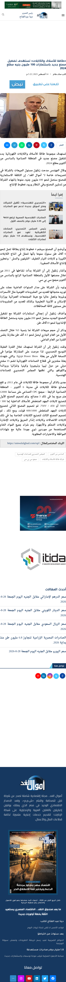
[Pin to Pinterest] (36, 129)
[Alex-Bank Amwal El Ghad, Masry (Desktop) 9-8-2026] (33, 4)
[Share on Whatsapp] (22, 129)
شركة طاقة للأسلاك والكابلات (53, 443)
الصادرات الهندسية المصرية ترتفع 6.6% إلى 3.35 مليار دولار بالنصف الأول (24, 203)
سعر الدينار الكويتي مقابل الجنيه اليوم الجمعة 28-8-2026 (33, 596)
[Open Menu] (63, 15)
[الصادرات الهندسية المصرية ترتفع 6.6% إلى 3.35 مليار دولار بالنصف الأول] (56, 203)
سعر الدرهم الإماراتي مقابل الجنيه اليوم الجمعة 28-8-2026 (33, 583)
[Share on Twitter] (44, 129)
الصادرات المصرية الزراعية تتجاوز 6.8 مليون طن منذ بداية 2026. (33, 624)
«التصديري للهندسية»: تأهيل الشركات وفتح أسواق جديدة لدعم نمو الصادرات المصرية (24, 190)
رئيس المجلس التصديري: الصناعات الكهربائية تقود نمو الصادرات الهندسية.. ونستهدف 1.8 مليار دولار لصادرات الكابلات (24, 217)
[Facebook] (53, 962)
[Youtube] (29, 962)
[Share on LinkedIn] (29, 129)
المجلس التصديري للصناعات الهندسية (31, 437)
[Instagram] (21, 962)
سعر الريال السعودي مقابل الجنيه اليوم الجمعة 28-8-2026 (33, 610)
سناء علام (57, 58)
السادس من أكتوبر (57, 437)
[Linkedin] (37, 962)
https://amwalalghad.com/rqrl (23, 426)
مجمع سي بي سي (30, 443)
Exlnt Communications (53, 978)
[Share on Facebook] (51, 129)
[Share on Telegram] (14, 129)
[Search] (3, 15)
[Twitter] (45, 962)
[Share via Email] (7, 129)
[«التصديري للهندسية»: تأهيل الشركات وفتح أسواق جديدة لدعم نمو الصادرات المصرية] (56, 190)
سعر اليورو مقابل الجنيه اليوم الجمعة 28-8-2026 (37, 635)
